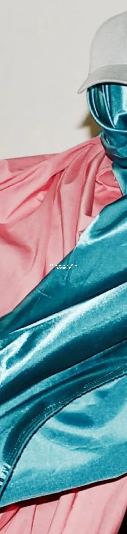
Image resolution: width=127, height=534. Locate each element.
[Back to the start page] (3, 2)
